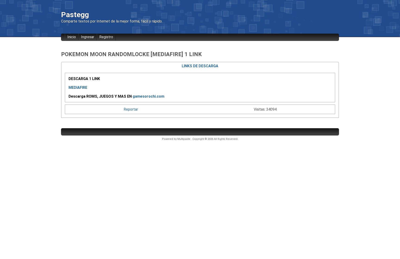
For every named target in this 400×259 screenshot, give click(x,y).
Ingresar (87, 37)
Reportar (131, 109)
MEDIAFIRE (78, 87)
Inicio (71, 37)
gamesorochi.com (148, 96)
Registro (106, 37)
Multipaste (184, 139)
